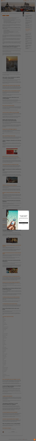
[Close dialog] (28, 211)
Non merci (23, 224)
